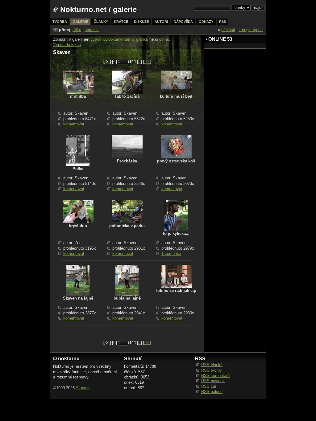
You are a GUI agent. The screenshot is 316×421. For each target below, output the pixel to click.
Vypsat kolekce (67, 44)
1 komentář (171, 253)
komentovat (73, 124)
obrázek (92, 29)
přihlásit (228, 29)
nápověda (183, 21)
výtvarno (98, 39)
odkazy (206, 21)
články (101, 21)
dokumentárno (121, 39)
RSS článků (211, 364)
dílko (77, 29)
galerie (125, 9)
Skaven (82, 388)
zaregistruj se (251, 29)
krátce (121, 21)
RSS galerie (211, 391)
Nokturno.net (83, 9)
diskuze (141, 21)
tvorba (59, 21)
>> (146, 61)
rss (222, 21)
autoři (161, 21)
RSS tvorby (211, 370)
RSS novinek (213, 380)
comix (164, 39)
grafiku (142, 39)
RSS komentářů (215, 375)
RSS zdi (208, 386)
